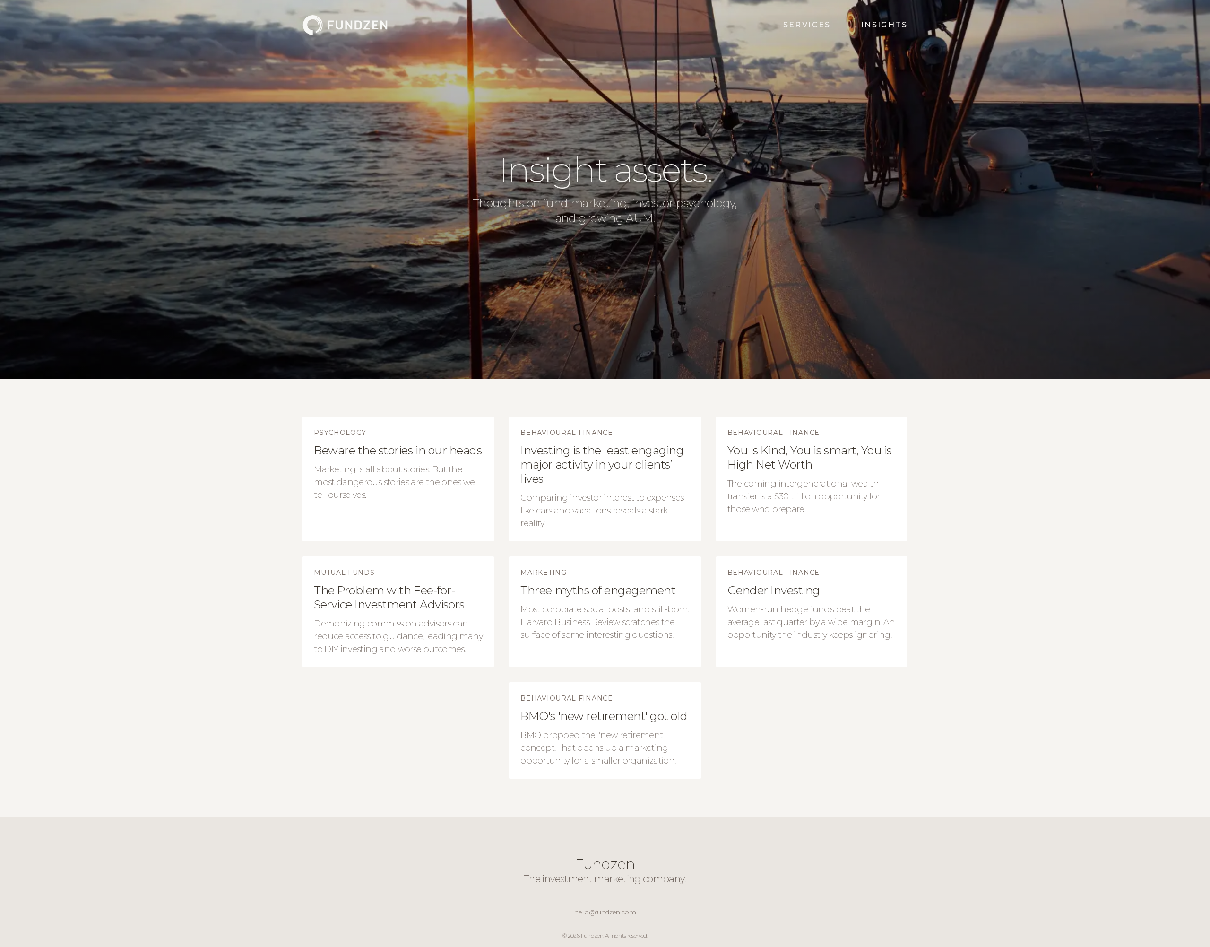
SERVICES (807, 24)
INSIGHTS (884, 24)
